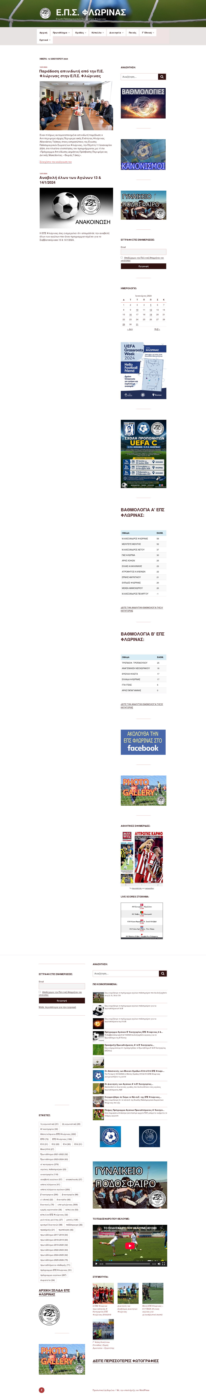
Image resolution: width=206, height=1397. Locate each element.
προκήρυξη (47, 1229)
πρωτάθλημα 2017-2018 (54, 1234)
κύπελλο (72, 1209)
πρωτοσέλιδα (137, 888)
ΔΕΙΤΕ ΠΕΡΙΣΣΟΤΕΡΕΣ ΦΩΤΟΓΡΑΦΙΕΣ (126, 1360)
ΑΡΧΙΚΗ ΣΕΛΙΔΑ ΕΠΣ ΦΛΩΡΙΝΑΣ (54, 1292)
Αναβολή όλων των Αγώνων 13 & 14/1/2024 (70, 180)
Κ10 (44, 1144)
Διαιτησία (115, 32)
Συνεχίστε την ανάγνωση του (56, 161)
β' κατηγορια (49, 1194)
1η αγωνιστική (49, 1124)
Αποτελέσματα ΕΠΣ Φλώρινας (58, 1134)
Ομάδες (79, 32)
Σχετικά (44, 39)
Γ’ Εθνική (147, 32)
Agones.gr (152, 938)
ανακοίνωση (74, 1179)
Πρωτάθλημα (60, 32)
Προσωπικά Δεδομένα (103, 1390)
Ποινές (132, 32)
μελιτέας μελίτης (51, 1219)
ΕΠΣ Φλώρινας (62, 1139)
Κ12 (55, 1144)
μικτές (72, 1219)
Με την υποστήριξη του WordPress (133, 1390)
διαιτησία (64, 1199)
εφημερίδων (149, 888)
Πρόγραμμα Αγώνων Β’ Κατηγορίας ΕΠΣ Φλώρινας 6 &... (134, 1032)
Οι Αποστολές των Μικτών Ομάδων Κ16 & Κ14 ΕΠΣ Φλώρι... (134, 1071)
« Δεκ (130, 329)
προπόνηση (66, 1229)
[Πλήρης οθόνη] (163, 1263)
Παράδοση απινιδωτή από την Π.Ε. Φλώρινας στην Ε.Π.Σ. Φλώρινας (71, 73)
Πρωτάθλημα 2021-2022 (54, 1154)
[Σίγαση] (159, 1263)
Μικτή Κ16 (47, 1149)
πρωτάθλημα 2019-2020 (54, 1244)
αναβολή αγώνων (51, 1179)
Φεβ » (157, 329)
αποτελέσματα (50, 1184)
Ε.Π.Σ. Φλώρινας (91, 12)
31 (137, 324)
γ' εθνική (46, 1199)
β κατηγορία (70, 1194)
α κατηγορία (49, 1174)
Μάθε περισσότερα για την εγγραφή (57, 1007)
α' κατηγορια (49, 1164)
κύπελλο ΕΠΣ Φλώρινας (54, 1214)
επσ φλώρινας (68, 1204)
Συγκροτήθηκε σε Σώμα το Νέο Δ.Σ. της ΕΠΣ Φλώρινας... (133, 1097)
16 (130, 314)
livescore (160, 938)
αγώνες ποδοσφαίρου (53, 1169)
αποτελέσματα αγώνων (55, 1189)
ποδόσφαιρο (74, 1224)
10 (137, 309)
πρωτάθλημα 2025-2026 (54, 1260)
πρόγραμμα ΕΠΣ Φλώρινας (56, 1270)
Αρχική (43, 32)
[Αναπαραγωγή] (96, 1263)
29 (124, 324)
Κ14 (67, 1144)
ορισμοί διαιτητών (51, 1224)
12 (151, 309)
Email (123, 247)
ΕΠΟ (44, 1139)
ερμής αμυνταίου (51, 1209)
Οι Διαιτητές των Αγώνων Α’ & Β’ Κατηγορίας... (129, 1084)
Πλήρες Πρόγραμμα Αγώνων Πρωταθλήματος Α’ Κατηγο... (134, 1110)
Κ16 (78, 1144)
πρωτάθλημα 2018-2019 (54, 1239)
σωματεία (47, 1280)
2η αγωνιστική (71, 1124)
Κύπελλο (96, 32)
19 (151, 314)
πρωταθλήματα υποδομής (55, 1265)
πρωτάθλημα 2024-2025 (54, 1254)
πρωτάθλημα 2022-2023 (54, 1249)
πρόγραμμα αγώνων (53, 1275)
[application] (130, 1246)
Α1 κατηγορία (49, 1129)
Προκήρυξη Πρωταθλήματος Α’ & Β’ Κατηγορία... (129, 1045)
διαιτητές (47, 1204)
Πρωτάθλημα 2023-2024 (54, 1159)
